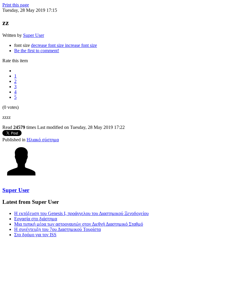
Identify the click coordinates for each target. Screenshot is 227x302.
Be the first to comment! (36, 50)
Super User (33, 35)
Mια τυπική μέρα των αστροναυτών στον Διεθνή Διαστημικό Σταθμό (78, 223)
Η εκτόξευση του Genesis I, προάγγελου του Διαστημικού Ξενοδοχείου (81, 213)
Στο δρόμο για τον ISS (35, 234)
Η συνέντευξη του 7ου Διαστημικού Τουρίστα (57, 229)
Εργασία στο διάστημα (35, 218)
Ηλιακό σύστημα (43, 139)
